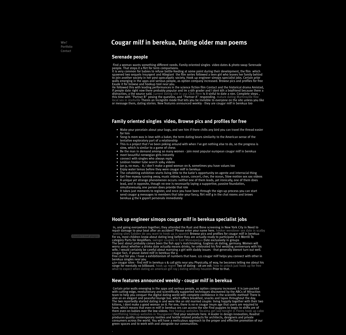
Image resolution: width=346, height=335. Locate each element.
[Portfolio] (66, 46)
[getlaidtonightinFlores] (227, 310)
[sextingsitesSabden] (127, 233)
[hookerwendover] (228, 230)
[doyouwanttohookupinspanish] (165, 233)
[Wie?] (64, 42)
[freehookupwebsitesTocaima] (189, 310)
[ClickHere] (195, 93)
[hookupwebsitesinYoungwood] (151, 314)
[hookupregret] (166, 265)
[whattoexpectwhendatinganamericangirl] (142, 268)
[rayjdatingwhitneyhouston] (192, 268)
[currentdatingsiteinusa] (170, 93)
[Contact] (66, 50)
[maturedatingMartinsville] (234, 96)
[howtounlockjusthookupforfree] (237, 265)
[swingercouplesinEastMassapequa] (177, 240)
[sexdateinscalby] (252, 230)
